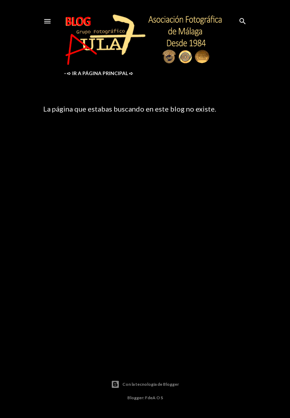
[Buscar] (242, 20)
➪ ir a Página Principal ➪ (100, 73)
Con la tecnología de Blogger (150, 384)
